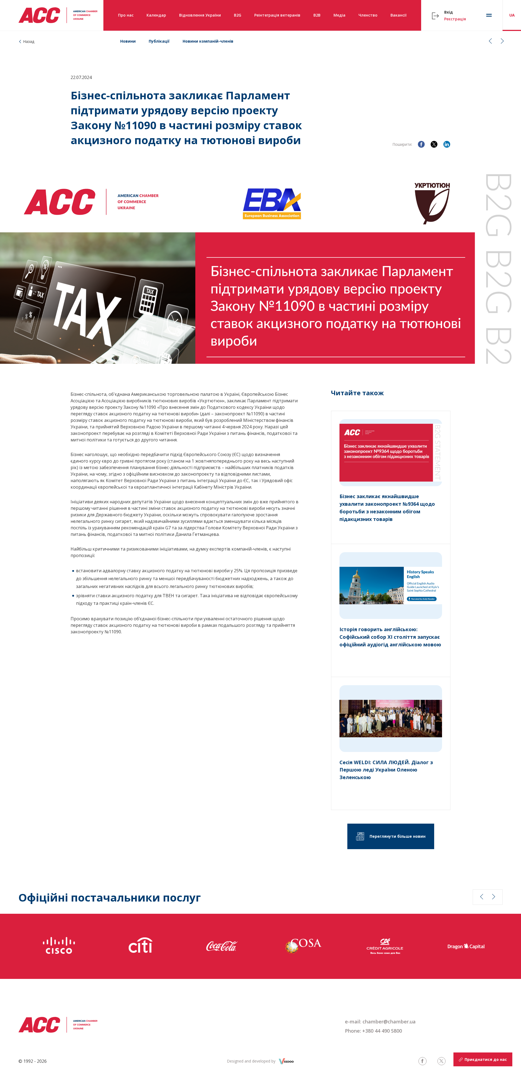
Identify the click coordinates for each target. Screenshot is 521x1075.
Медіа (339, 15)
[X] (434, 144)
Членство (367, 15)
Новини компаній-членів (208, 41)
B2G (237, 15)
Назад (28, 41)
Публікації (159, 41)
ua (512, 15)
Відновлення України (200, 15)
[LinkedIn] (447, 144)
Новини (128, 41)
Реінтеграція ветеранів (277, 15)
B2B (316, 15)
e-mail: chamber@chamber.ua (380, 1021)
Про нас (126, 15)
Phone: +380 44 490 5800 (373, 1030)
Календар (156, 15)
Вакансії (398, 15)
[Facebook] (421, 144)
